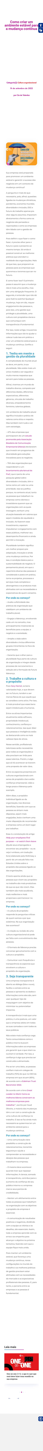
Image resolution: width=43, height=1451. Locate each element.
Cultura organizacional (27, 82)
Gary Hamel (16, 686)
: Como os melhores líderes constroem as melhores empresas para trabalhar (20, 1097)
